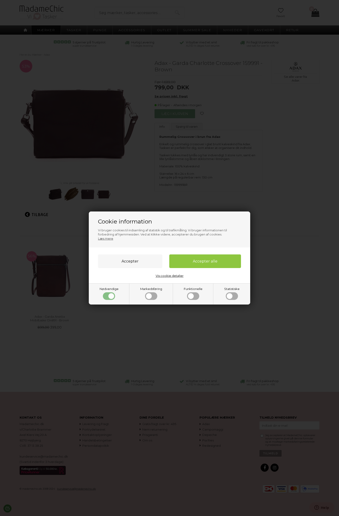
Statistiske (232, 289)
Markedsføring (151, 289)
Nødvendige (109, 289)
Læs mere (105, 238)
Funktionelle (193, 289)
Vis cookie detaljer (170, 276)
